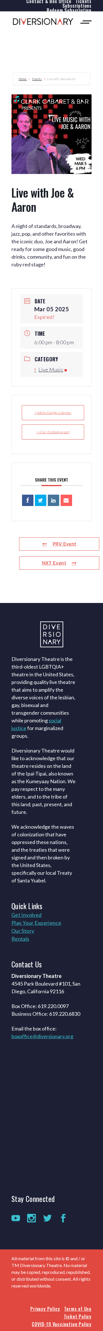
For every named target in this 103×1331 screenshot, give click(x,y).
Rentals (20, 939)
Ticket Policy (78, 1316)
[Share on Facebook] (27, 500)
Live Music (50, 369)
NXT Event (54, 563)
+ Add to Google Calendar (53, 413)
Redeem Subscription (69, 10)
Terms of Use (78, 1308)
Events (37, 79)
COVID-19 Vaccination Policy (62, 1324)
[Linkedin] (53, 500)
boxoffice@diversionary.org (42, 1036)
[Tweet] (40, 500)
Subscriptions (77, 5)
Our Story (22, 931)
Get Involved (26, 915)
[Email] (66, 500)
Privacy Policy (45, 1308)
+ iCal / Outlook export (53, 432)
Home (23, 79)
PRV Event (64, 544)
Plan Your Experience (36, 923)
